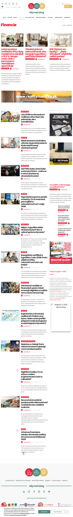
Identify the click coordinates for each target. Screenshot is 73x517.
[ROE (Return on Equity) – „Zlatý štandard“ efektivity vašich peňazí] (61, 40)
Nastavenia (58, 512)
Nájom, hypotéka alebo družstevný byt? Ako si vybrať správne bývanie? (33, 230)
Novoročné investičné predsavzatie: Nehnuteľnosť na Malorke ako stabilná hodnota (34, 404)
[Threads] (13, 3)
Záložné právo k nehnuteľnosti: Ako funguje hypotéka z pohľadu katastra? (35, 53)
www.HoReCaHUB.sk (60, 298)
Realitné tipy (5, 68)
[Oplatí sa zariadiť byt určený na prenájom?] (53, 207)
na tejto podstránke (55, 290)
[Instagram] (6, 3)
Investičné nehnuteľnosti (28, 341)
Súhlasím (44, 512)
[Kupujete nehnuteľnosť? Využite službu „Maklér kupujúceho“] (53, 230)
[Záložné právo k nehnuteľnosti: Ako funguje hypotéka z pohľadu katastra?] (36, 40)
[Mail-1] (49, 491)
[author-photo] (11, 69)
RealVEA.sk (16, 69)
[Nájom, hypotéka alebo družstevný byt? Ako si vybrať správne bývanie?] (10, 229)
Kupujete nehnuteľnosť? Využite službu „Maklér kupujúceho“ (65, 230)
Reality (23, 429)
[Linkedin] (2, 3)
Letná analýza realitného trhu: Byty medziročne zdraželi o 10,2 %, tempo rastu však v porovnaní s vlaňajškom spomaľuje (12, 57)
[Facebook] (9, 3)
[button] (13, 7)
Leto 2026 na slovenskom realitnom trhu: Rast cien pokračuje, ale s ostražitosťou (33, 118)
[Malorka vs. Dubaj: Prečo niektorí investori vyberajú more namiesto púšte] (10, 346)
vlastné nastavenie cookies (17, 515)
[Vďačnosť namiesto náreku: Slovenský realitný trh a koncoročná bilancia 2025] (10, 434)
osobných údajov (25, 513)
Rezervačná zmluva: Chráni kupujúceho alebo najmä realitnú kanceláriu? (64, 218)
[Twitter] (16, 3)
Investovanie (25, 165)
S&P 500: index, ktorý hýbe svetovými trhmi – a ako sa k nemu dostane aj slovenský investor (33, 172)
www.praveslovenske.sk (55, 300)
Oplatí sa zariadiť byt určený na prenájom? (64, 207)
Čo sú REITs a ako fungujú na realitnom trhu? (60, 186)
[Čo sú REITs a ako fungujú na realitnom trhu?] (61, 177)
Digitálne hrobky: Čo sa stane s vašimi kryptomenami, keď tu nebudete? (32, 375)
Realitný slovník (30, 59)
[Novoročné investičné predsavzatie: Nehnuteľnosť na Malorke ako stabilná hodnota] (10, 402)
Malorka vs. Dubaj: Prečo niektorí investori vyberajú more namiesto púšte (33, 346)
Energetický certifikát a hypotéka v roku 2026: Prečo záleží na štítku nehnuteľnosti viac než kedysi (34, 260)
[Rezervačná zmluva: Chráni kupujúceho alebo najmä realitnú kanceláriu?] (53, 217)
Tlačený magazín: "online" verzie (58, 273)
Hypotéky (24, 137)
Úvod (64, 25)
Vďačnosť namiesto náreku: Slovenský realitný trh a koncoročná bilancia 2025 (33, 436)
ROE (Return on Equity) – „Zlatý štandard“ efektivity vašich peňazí (61, 53)
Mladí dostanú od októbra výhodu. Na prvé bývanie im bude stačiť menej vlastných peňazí (34, 144)
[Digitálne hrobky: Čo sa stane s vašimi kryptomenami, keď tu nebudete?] (10, 373)
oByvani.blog (36, 12)
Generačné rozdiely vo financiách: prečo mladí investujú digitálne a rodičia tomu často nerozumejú (34, 289)
